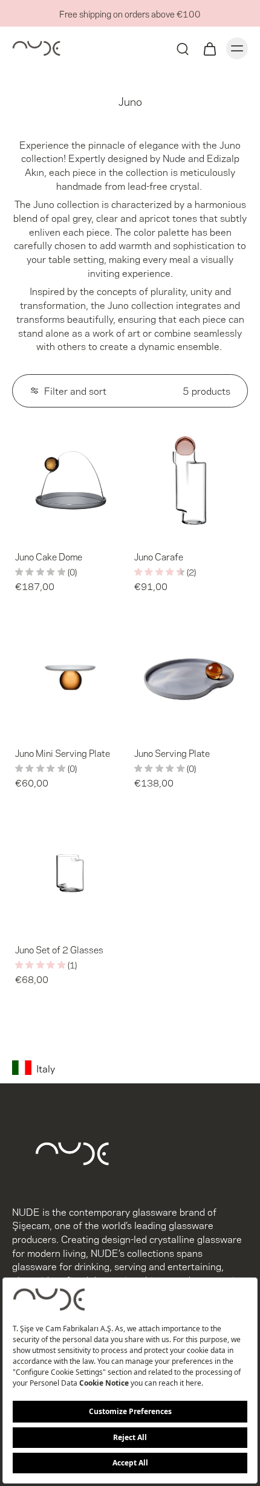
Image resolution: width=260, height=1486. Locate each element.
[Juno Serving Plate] (189, 676)
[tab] (20, 531)
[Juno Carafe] (189, 480)
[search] (182, 48)
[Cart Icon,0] (209, 48)
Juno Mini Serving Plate (62, 752)
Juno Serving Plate (172, 752)
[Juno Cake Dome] (70, 480)
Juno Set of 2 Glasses (59, 949)
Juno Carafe (158, 556)
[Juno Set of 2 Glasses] (70, 873)
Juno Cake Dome (48, 556)
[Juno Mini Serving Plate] (70, 676)
